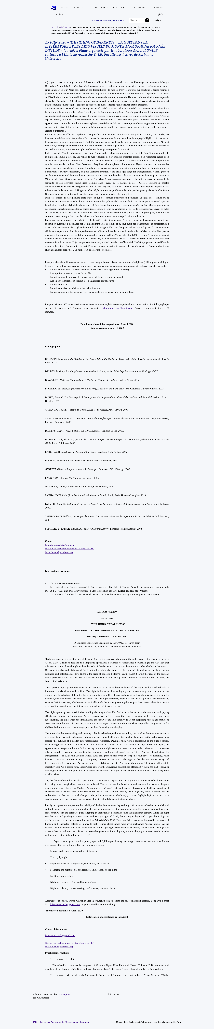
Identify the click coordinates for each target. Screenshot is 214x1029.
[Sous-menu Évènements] (87, 7)
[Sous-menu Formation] (145, 7)
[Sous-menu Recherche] (107, 7)
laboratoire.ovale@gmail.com (117, 308)
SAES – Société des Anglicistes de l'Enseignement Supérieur (61, 1022)
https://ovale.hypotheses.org (59, 552)
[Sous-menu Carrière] (162, 7)
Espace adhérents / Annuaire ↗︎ (108, 20)
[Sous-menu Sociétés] (62, 14)
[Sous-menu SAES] (67, 7)
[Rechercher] (147, 20)
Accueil (54, 27)
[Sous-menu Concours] (125, 7)
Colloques (65, 27)
